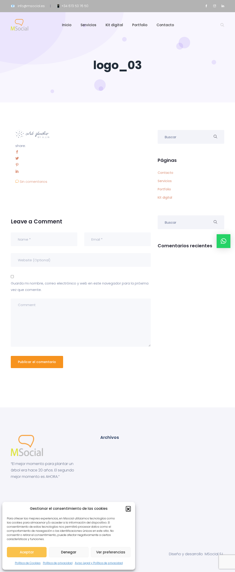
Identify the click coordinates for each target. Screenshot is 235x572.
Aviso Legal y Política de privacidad (99, 563)
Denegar (68, 552)
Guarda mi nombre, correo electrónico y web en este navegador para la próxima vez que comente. (79, 286)
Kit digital (114, 25)
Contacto (165, 25)
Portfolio (139, 25)
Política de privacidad (58, 563)
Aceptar (27, 552)
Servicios (88, 25)
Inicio (66, 25)
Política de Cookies (28, 563)
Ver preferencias (110, 552)
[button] (128, 508)
